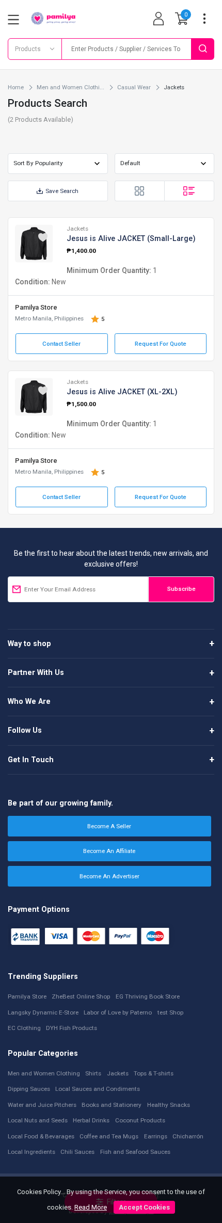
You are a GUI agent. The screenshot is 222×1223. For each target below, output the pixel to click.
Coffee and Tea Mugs (109, 1136)
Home (16, 87)
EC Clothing (24, 1028)
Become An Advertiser (109, 876)
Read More (90, 1207)
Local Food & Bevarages (41, 1136)
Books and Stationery (111, 1104)
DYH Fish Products (71, 1028)
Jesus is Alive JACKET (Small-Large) (131, 238)
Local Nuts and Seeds (38, 1120)
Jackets (77, 228)
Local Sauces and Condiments (97, 1088)
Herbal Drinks (91, 1120)
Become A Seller (109, 826)
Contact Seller (61, 343)
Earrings (155, 1136)
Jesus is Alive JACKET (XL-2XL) (122, 392)
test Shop (170, 1012)
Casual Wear (134, 87)
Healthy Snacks (168, 1104)
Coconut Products (140, 1120)
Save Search (61, 191)
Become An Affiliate (109, 851)
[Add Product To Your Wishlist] (43, 237)
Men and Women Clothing (44, 1073)
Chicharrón (187, 1136)
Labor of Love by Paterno (118, 1012)
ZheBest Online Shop (81, 996)
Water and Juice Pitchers (42, 1104)
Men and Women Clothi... (70, 87)
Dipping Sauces (29, 1088)
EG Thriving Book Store (148, 996)
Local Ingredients (31, 1151)
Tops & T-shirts (153, 1073)
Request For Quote (160, 343)
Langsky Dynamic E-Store (43, 1012)
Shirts (93, 1073)
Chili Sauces (77, 1151)
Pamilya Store (36, 307)
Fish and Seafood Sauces (135, 1151)
